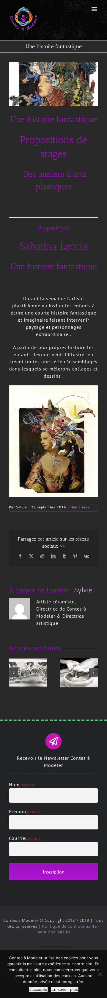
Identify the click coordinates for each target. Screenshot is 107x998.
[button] (13, 672)
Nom (21, 784)
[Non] (100, 974)
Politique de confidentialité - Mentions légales (68, 929)
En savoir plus (64, 989)
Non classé (80, 507)
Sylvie (21, 507)
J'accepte (38, 989)
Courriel (25, 838)
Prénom (25, 811)
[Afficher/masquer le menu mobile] (95, 9)
